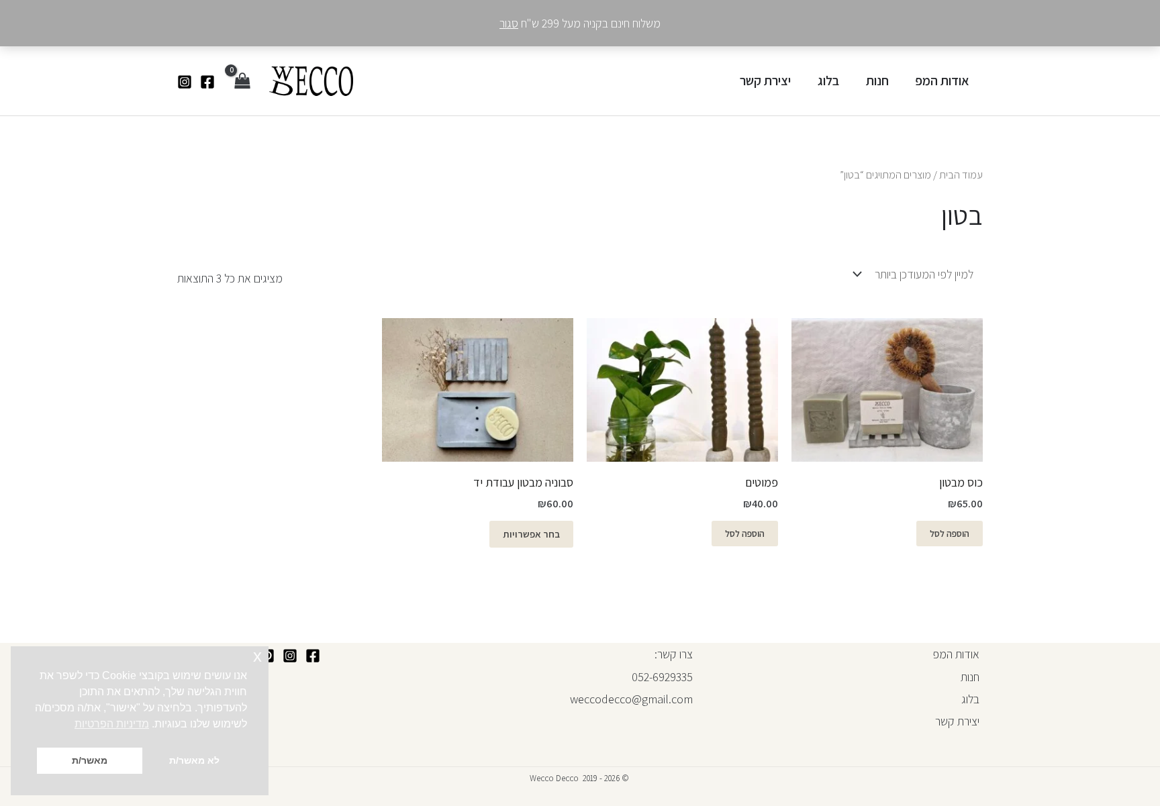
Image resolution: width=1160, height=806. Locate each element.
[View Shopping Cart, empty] (242, 80)
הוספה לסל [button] (949, 533)
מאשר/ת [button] (89, 760)
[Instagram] (184, 81)
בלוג (828, 80)
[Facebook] (207, 81)
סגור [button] (508, 23)
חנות (877, 80)
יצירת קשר (765, 80)
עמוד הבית (961, 174)
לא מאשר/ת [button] (194, 760)
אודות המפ (942, 80)
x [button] (257, 656)
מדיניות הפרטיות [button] (112, 723)
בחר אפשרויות (531, 533)
